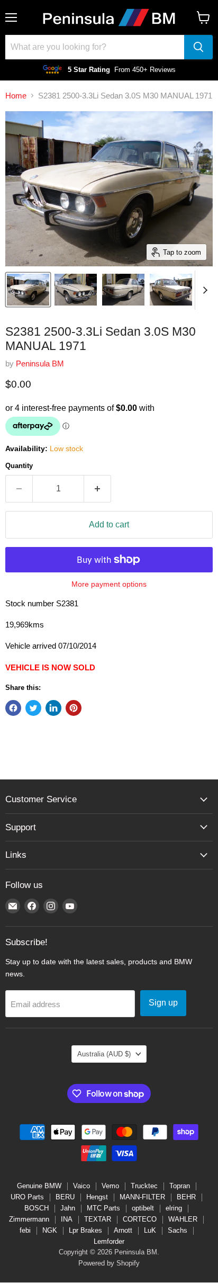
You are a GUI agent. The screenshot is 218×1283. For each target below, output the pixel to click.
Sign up (163, 1002)
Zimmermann (29, 1219)
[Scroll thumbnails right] (203, 290)
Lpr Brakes (85, 1230)
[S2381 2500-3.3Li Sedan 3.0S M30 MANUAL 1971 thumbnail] (28, 290)
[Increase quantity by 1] (97, 489)
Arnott (123, 1230)
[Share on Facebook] (13, 708)
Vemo (110, 1186)
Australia (104, 1054)
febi (25, 1230)
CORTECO (140, 1219)
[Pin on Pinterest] (73, 708)
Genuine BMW (39, 1186)
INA (66, 1219)
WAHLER (182, 1219)
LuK (150, 1230)
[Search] (198, 47)
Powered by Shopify (109, 1263)
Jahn (67, 1208)
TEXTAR (97, 1219)
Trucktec (144, 1186)
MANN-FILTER (142, 1197)
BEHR (186, 1197)
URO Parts (27, 1197)
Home (15, 95)
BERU (65, 1197)
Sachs (177, 1230)
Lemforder (109, 1241)
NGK (49, 1230)
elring (174, 1208)
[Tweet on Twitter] (33, 708)
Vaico (81, 1186)
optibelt (143, 1208)
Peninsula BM (40, 363)
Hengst (97, 1197)
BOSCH (36, 1208)
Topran (179, 1186)
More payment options (109, 584)
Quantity (19, 466)
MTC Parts (103, 1208)
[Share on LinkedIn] (53, 708)
